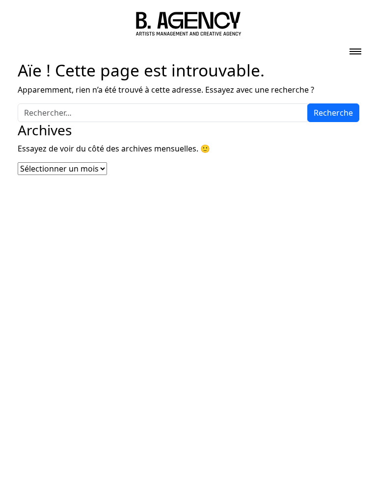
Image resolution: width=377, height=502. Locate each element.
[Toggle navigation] (355, 48)
